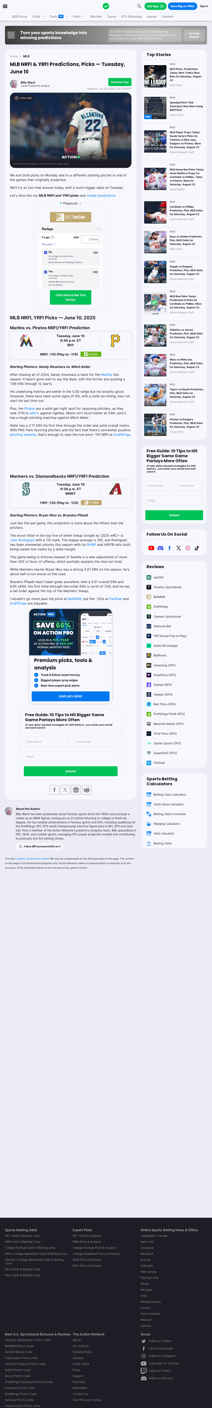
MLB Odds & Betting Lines (22, 1269)
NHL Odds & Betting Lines (22, 1275)
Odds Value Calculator (169, 804)
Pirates (29, 408)
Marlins (106, 374)
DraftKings (122, 434)
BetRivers (160, 655)
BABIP (91, 544)
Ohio (144, 1295)
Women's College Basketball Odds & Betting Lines (34, 1261)
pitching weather (23, 434)
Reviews (155, 566)
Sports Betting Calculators (162, 781)
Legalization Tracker (154, 1235)
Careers (78, 1358)
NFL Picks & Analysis (87, 1235)
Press (76, 1370)
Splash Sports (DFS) (167, 743)
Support (78, 1376)
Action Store (81, 1364)
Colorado (147, 1265)
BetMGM (74, 599)
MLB (26, 56)
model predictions (101, 195)
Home (14, 56)
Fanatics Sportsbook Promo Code (27, 1340)
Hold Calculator (164, 833)
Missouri (146, 1319)
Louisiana (147, 1247)
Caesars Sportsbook (167, 616)
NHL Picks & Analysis (87, 1265)
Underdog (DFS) (165, 665)
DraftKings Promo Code (21, 1394)
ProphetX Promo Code (20, 1388)
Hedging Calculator (167, 823)
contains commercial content (32, 858)
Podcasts (79, 1382)
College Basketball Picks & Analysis (96, 1253)
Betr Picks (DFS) (165, 704)
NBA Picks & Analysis (87, 1241)
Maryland (147, 1253)
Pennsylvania (149, 1277)
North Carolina (150, 1313)
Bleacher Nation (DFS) (169, 724)
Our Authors (81, 1346)
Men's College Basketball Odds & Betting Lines (36, 1253)
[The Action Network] (106, 6)
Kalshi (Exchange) (166, 645)
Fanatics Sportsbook (168, 587)
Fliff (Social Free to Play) (170, 636)
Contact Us (80, 1394)
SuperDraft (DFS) (165, 753)
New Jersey (149, 1271)
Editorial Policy (82, 1352)
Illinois (145, 1283)
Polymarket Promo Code (21, 1358)
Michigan (147, 1289)
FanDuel (115, 599)
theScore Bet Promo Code (22, 1406)
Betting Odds (163, 843)
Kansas (145, 1307)
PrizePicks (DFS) (165, 675)
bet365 (159, 577)
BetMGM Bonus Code (19, 1346)
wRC (33, 413)
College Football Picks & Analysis (94, 1247)
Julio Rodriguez (22, 540)
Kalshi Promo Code (17, 1370)
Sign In (204, 6)
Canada (146, 1325)
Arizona (146, 1259)
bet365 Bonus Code (18, 1352)
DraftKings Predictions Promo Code (29, 1382)
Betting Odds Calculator (170, 794)
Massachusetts (151, 1301)
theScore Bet (162, 626)
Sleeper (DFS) (163, 694)
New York (147, 1241)
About (77, 1340)
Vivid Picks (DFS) (165, 733)
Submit (71, 771)
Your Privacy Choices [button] (87, 1400)
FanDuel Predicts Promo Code (25, 1364)
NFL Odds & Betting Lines (22, 1235)
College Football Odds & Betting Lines (30, 1247)
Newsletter (80, 1388)
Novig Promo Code (17, 1376)
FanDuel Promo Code (19, 1400)
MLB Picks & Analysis (87, 1259)
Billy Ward (28, 82)
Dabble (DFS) (163, 684)
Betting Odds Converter (170, 814)
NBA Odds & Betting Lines (22, 1241)
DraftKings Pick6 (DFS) (169, 714)
